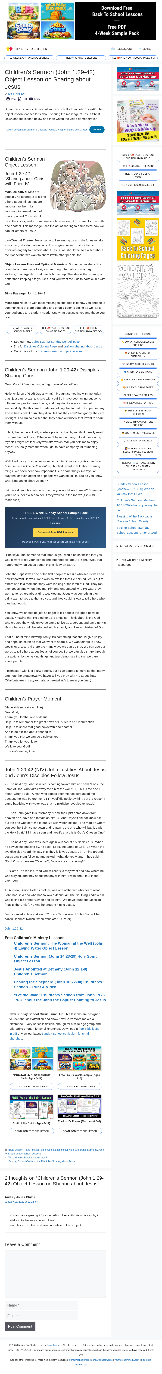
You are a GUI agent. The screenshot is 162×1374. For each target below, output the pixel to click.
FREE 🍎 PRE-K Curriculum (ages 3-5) (133, 58)
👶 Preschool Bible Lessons (138, 379)
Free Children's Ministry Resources (134, 562)
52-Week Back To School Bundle (29, 58)
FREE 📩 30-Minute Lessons (138, 166)
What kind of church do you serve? (27, 1157)
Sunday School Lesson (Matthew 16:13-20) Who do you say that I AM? (135, 488)
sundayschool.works (102, 1359)
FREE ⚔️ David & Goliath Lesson (138, 175)
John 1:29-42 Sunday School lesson (56, 341)
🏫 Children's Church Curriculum (138, 354)
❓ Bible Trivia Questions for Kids (138, 423)
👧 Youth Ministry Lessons (138, 433)
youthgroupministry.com (127, 1359)
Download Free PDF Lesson (32, 1131)
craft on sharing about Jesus (83, 346)
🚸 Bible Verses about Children (138, 412)
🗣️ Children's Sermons (138, 371)
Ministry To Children (31, 48)
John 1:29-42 (14, 928)
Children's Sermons (86, 1149)
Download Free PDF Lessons (55, 532)
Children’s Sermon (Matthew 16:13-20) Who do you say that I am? (138, 505)
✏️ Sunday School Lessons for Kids (138, 343)
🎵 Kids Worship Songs (138, 440)
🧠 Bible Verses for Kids (138, 403)
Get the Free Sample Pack (32, 1086)
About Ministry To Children (137, 546)
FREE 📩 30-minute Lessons (81, 58)
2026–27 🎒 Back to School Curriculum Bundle (138, 157)
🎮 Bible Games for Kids (138, 395)
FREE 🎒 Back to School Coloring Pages (55, 330)
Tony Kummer (54, 1345)
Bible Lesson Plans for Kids (23, 1149)
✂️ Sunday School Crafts (138, 364)
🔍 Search (146, 48)
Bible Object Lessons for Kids (57, 1149)
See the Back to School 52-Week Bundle (68, 542)
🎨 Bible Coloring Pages (138, 387)
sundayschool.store (79, 1359)
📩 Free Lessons (122, 48)
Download (97, 129)
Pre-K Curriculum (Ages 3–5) (138, 185)
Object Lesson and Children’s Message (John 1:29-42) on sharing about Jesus (46, 129)
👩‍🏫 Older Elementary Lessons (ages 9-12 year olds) (138, 451)
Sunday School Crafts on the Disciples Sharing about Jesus (41, 1161)
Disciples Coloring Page (40, 346)
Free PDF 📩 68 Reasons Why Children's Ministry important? (138, 466)
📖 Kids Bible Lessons (138, 334)
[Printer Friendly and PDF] (23, 101)
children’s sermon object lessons (60, 351)
